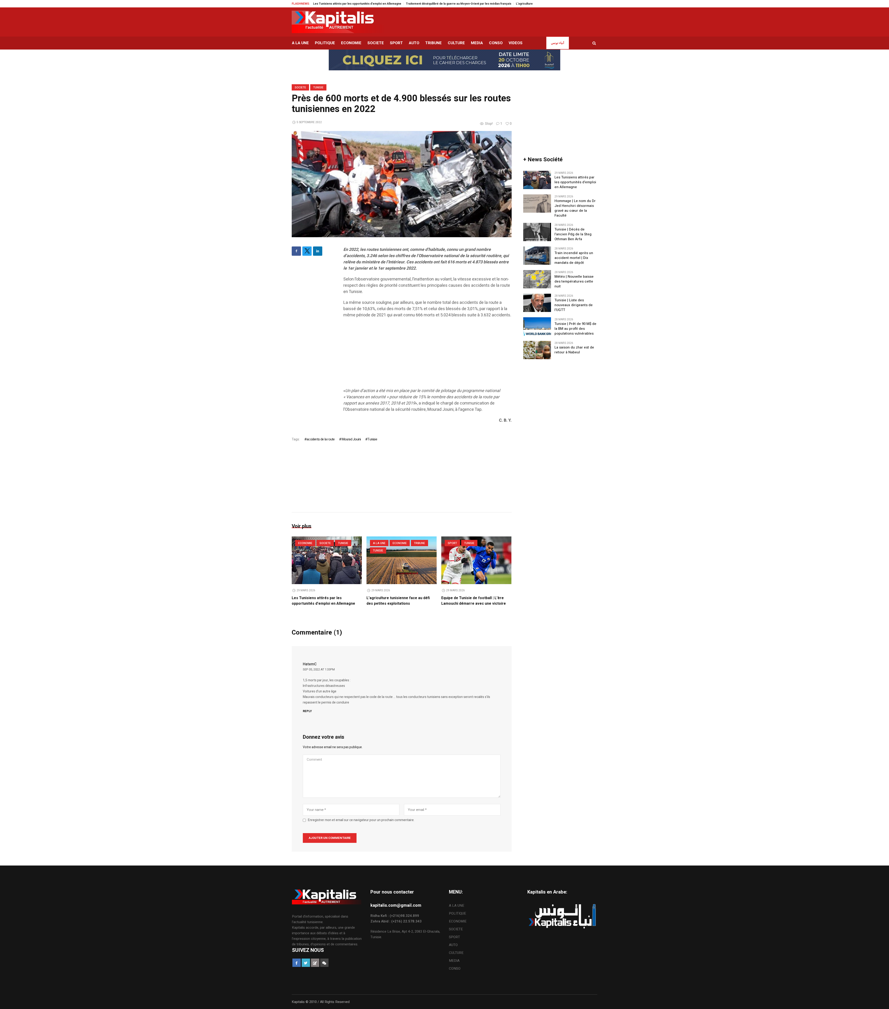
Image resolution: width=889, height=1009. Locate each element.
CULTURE (456, 952)
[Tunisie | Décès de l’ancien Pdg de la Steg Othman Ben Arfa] (537, 231)
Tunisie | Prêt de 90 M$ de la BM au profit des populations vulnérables (575, 328)
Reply (307, 711)
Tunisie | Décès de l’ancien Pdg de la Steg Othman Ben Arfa (573, 234)
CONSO (454, 968)
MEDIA (454, 960)
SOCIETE (300, 87)
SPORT (452, 543)
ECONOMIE (305, 543)
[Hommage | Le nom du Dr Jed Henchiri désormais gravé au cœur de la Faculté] (537, 203)
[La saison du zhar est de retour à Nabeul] (537, 349)
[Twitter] (307, 251)
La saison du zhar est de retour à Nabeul (574, 350)
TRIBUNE (419, 543)
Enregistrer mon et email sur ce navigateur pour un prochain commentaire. (361, 820)
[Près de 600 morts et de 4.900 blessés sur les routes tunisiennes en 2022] (402, 183)
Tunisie (318, 87)
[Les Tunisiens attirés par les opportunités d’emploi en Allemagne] (327, 560)
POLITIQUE (457, 913)
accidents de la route (321, 439)
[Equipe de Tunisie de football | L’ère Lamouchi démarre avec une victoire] (476, 560)
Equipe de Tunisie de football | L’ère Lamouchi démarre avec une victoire (473, 600)
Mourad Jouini (351, 439)
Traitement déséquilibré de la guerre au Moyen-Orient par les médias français (406, 4)
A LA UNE (379, 543)
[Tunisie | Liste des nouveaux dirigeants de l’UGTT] (537, 302)
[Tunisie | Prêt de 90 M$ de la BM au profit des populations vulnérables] (537, 326)
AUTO (453, 944)
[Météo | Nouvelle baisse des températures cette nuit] (537, 279)
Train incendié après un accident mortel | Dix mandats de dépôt (573, 258)
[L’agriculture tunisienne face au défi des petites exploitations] (401, 560)
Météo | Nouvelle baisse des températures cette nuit (574, 281)
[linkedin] (317, 251)
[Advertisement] (427, 355)
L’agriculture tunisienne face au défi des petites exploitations (504, 4)
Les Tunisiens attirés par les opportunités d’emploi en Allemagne (323, 600)
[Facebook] (296, 251)
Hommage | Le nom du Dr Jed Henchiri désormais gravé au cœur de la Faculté (575, 208)
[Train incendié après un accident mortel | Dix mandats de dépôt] (537, 255)
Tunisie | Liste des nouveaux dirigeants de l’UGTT (573, 305)
